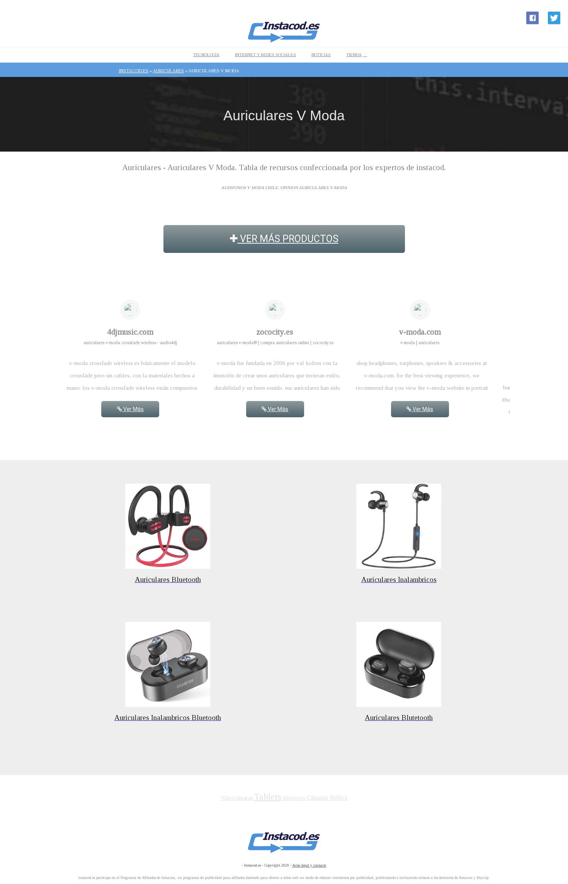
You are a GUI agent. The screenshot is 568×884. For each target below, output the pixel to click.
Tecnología (206, 54)
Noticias (321, 54)
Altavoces (293, 798)
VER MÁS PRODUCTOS (288, 238)
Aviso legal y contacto (309, 865)
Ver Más (133, 409)
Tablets (267, 797)
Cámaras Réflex (326, 797)
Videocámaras (237, 798)
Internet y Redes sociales (265, 54)
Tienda (354, 54)
